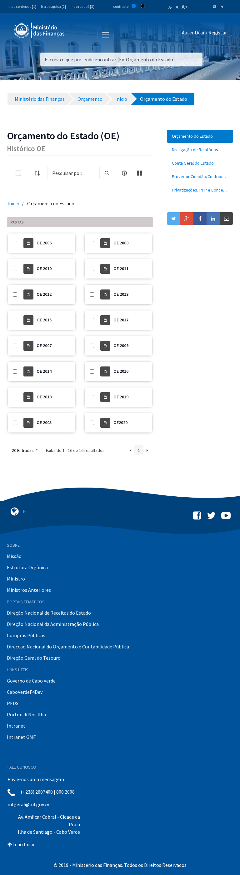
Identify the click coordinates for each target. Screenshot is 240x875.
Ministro (16, 579)
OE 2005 (44, 422)
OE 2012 (44, 294)
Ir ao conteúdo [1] (22, 6)
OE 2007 (44, 345)
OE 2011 (120, 268)
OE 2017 (120, 320)
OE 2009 (120, 345)
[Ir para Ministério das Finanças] (39, 30)
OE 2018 (44, 397)
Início (13, 203)
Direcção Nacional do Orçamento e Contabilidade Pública (68, 646)
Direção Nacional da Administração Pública (53, 624)
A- (170, 7)
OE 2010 (44, 268)
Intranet (16, 726)
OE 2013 (120, 294)
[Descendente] (39, 173)
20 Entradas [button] (23, 450)
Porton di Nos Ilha (26, 714)
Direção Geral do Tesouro (34, 658)
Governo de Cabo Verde (31, 681)
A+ (185, 6)
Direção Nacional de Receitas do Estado (49, 613)
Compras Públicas (26, 635)
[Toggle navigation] (74, 34)
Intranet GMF (21, 737)
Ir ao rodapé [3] (82, 6)
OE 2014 (44, 371)
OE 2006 (44, 243)
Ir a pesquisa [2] (53, 6)
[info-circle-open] (124, 173)
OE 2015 (44, 320)
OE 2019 (120, 397)
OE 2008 (120, 243)
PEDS (12, 703)
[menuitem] (200, 136)
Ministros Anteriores (29, 590)
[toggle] (28, 173)
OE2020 (120, 422)
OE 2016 (120, 371)
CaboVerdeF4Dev (24, 692)
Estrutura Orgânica (27, 567)
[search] (107, 173)
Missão (14, 556)
